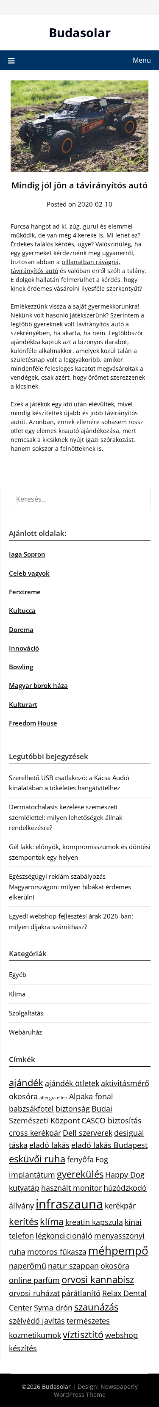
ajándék (26, 1082)
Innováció (24, 648)
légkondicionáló (64, 1235)
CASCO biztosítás (111, 1120)
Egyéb (17, 974)
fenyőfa (80, 1159)
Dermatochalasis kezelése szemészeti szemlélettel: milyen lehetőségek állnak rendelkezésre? (66, 817)
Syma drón (53, 1307)
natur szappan (73, 1266)
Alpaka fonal (91, 1096)
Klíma (17, 994)
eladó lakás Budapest (109, 1145)
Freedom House (33, 723)
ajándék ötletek (72, 1083)
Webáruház (25, 1032)
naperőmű (27, 1266)
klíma (52, 1221)
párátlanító (80, 1293)
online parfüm (34, 1280)
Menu (142, 60)
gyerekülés (80, 1174)
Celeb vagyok (29, 573)
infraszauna (69, 1203)
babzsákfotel (31, 1109)
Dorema (21, 629)
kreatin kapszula (94, 1222)
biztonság (73, 1109)
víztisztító (83, 1334)
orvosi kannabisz (97, 1279)
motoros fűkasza (56, 1252)
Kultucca (22, 610)
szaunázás (96, 1306)
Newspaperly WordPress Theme (96, 1390)
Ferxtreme (25, 592)
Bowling (21, 666)
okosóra (114, 1266)
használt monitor (71, 1188)
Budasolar (80, 32)
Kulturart (23, 704)
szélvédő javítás (37, 1321)
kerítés (23, 1221)
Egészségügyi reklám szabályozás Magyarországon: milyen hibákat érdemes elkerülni (70, 886)
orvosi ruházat (34, 1293)
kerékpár (120, 1205)
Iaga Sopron (27, 554)
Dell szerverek (87, 1133)
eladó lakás (49, 1145)
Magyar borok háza (38, 685)
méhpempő (118, 1250)
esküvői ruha (37, 1158)
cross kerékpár (35, 1133)
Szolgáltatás (26, 1013)
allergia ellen (53, 1098)
